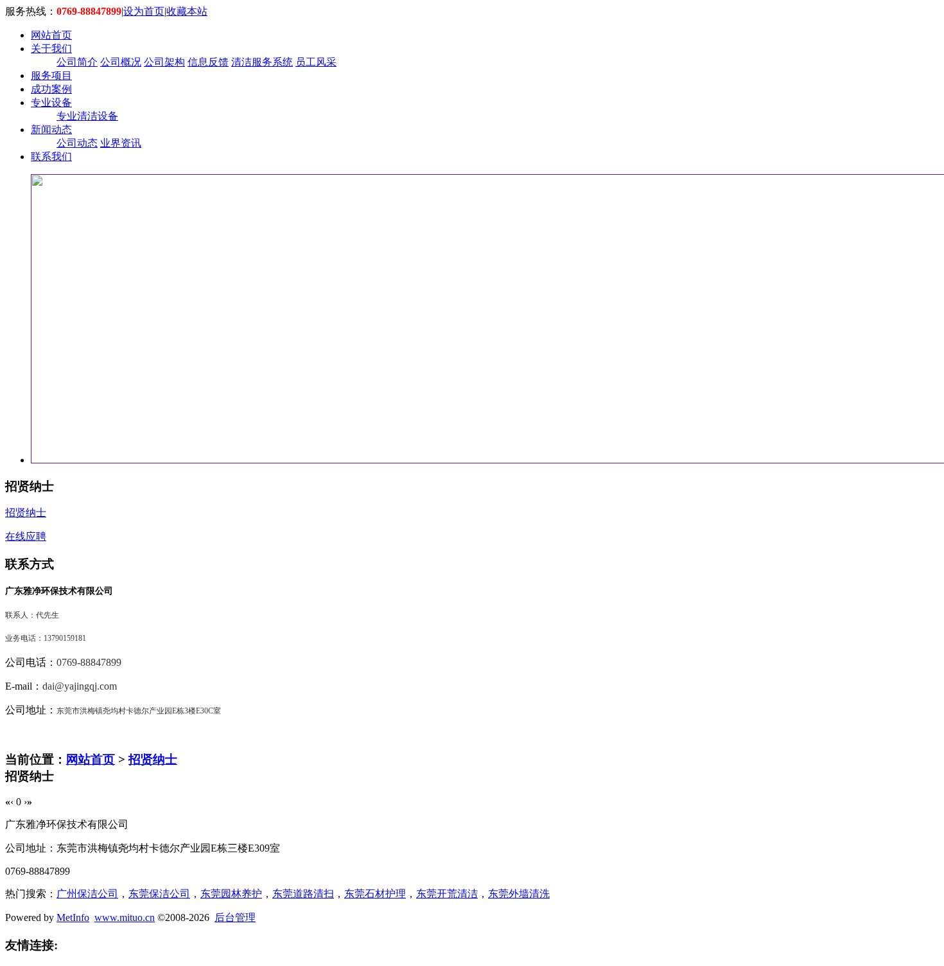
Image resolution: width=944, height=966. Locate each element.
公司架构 (164, 62)
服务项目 (51, 75)
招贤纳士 (152, 759)
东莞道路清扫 (303, 893)
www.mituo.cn (124, 917)
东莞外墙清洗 (519, 893)
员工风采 (316, 62)
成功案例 (51, 89)
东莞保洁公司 (159, 893)
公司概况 (120, 62)
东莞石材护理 (375, 893)
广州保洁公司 (87, 893)
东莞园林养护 (231, 893)
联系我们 (51, 156)
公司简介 (77, 62)
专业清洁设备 (87, 116)
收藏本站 (186, 11)
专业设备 (51, 102)
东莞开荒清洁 (447, 893)
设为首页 (143, 11)
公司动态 (77, 143)
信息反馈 (208, 62)
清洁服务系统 (262, 62)
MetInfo (73, 917)
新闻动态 (51, 129)
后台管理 (235, 917)
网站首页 (51, 35)
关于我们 (51, 48)
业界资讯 (120, 143)
